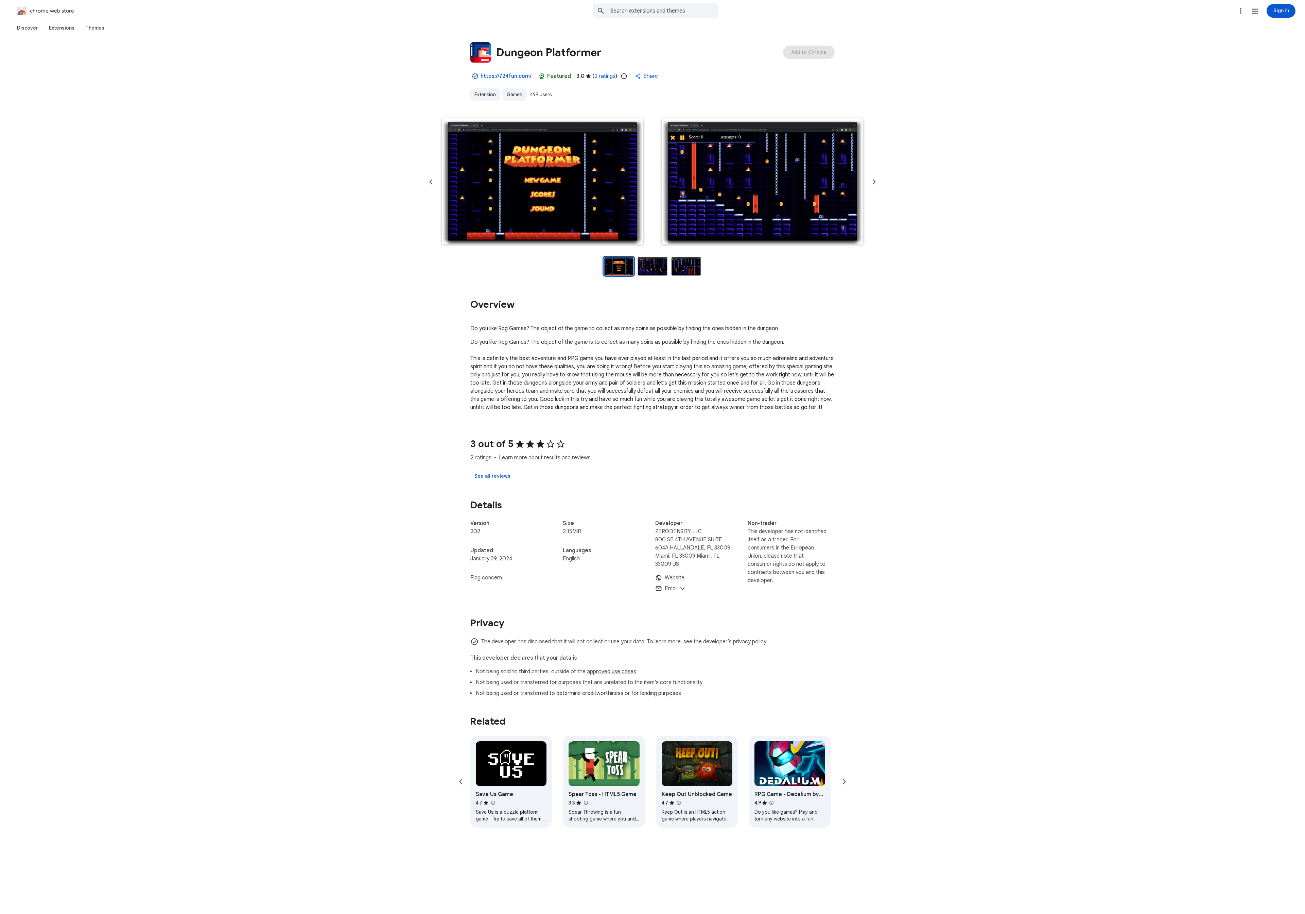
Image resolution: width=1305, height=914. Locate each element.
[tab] (28, 28)
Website (674, 577)
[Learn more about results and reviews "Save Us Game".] (493, 803)
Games (514, 94)
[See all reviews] (492, 476)
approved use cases (611, 671)
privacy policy (749, 641)
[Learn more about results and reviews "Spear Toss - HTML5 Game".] (585, 803)
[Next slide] (874, 182)
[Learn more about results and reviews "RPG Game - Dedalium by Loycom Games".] (771, 803)
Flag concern (486, 577)
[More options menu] (1241, 11)
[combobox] (664, 11)
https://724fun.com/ (506, 76)
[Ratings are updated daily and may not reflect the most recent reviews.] (624, 76)
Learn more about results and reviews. (545, 457)
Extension (485, 94)
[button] (1255, 11)
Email (671, 588)
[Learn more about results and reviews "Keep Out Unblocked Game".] (679, 803)
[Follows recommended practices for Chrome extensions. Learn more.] (542, 76)
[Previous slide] (431, 182)
